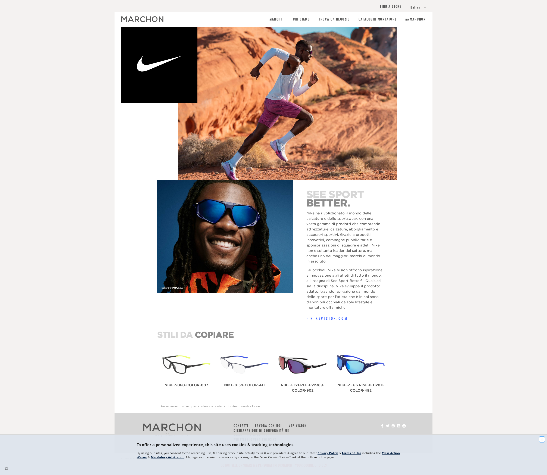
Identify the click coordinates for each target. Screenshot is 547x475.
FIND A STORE (390, 7)
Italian (415, 7)
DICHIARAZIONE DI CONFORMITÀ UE (261, 430)
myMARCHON (415, 19)
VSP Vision (298, 425)
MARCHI (275, 19)
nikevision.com (329, 318)
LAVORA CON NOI (268, 425)
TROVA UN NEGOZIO (334, 19)
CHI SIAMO (301, 19)
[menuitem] (413, 8)
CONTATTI (241, 425)
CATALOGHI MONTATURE (378, 19)
